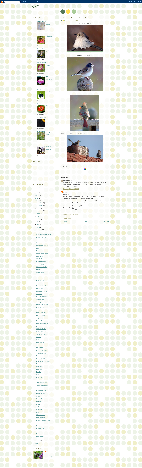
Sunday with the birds (42, 331)
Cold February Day (41, 350)
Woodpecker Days (41, 353)
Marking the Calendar (42, 245)
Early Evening (40, 288)
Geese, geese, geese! (42, 253)
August (39, 213)
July (47, 105)
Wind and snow (40, 299)
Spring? (38, 269)
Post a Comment (67, 218)
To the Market (40, 406)
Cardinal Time (40, 398)
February (39, 230)
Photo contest (40, 307)
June (38, 219)
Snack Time (39, 347)
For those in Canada (41, 345)
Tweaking (38, 240)
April (38, 224)
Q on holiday (41, 131)
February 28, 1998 (41, 237)
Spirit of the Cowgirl (43, 48)
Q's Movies (40, 145)
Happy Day (39, 363)
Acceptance (49, 36)
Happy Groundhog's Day (43, 420)
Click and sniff (40, 431)
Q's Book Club (41, 117)
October (39, 208)
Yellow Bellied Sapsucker (43, 334)
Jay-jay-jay (39, 294)
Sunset (38, 412)
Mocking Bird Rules (41, 291)
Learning (38, 401)
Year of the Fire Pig (41, 285)
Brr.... (37, 326)
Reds (37, 248)
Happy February (40, 436)
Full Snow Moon (40, 423)
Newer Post (64, 221)
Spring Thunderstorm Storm (43, 234)
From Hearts (39, 250)
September (40, 211)
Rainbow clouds (40, 417)
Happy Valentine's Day (42, 323)
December (40, 203)
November (40, 205)
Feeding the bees (41, 261)
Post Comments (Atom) (74, 225)
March (38, 227)
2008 (36, 198)
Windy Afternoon (40, 415)
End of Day (39, 425)
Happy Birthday (40, 355)
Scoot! (38, 374)
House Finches (40, 428)
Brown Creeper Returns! (43, 361)
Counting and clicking (42, 304)
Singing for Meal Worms (42, 385)
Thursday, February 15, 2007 (71, 189)
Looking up (39, 369)
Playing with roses (41, 312)
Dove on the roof (40, 433)
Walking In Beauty (42, 76)
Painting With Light (41, 320)
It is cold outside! (40, 315)
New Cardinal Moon (41, 296)
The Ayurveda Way (42, 35)
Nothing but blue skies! (42, 358)
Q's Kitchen (40, 90)
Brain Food (48, 91)
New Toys (39, 404)
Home (85, 221)
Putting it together (41, 390)
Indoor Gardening (41, 393)
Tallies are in (39, 277)
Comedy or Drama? (41, 302)
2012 (36, 187)
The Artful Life (41, 62)
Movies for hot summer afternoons (49, 148)
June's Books (49, 119)
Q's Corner (38, 6)
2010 (36, 192)
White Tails (39, 366)
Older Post (106, 221)
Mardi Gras (39, 275)
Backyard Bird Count (42, 310)
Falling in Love (41, 21)
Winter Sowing (40, 272)
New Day (38, 372)
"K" (37, 242)
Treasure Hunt (40, 318)
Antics (38, 396)
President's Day (40, 280)
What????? (39, 258)
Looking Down (40, 342)
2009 (36, 195)
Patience (38, 380)
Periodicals (39, 377)
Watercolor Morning (41, 267)
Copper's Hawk (40, 283)
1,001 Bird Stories (41, 329)
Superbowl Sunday (41, 388)
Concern (38, 337)
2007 (36, 200)
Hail (37, 232)
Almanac (39, 103)
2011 (36, 190)
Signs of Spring (40, 256)
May (38, 221)
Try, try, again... (40, 264)
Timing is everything (41, 382)
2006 (36, 443)
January (39, 440)
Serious (38, 339)
